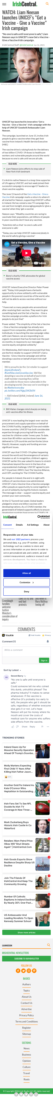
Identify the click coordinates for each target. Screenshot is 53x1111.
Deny (26, 591)
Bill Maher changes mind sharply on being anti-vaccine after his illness (26, 410)
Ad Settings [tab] (33, 525)
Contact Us (26, 1002)
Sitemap (26, 1033)
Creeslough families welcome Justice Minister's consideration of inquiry (9, 610)
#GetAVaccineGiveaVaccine (19, 372)
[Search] (47, 4)
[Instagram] (29, 970)
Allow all (26, 573)
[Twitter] (23, 970)
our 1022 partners (20, 539)
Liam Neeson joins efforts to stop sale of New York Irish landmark (25, 170)
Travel (26, 1073)
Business (26, 1054)
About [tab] (46, 525)
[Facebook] (18, 970)
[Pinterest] (34, 970)
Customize (25, 582)
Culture (27, 1067)
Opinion (26, 1060)
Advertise (26, 1009)
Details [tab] (19, 525)
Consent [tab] (7, 525)
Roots (27, 1079)
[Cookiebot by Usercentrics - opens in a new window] (38, 517)
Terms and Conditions (26, 1021)
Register (26, 1027)
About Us (26, 996)
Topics (26, 990)
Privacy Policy (26, 1015)
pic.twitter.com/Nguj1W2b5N (20, 390)
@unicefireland (12, 369)
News (27, 1048)
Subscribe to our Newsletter (26, 958)
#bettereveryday (15, 387)
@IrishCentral (26, 45)
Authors (26, 984)
